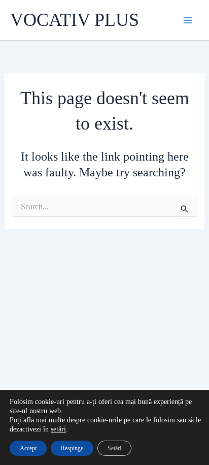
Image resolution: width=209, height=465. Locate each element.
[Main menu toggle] (188, 20)
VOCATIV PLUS (74, 20)
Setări (114, 448)
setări (58, 429)
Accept (28, 448)
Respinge (72, 448)
